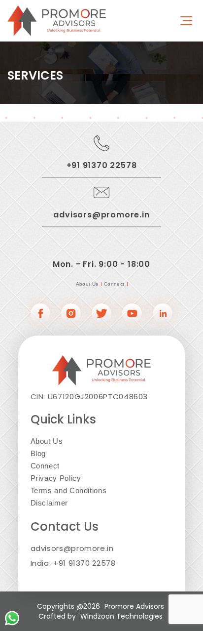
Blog (38, 453)
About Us (87, 284)
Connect (114, 284)
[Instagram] (71, 314)
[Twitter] (101, 314)
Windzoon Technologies (121, 616)
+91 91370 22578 (102, 165)
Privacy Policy (56, 478)
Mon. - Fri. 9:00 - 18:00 (101, 264)
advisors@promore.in (101, 214)
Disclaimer (49, 503)
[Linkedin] (162, 314)
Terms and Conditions (69, 490)
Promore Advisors (134, 606)
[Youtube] (132, 314)
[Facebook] (40, 314)
